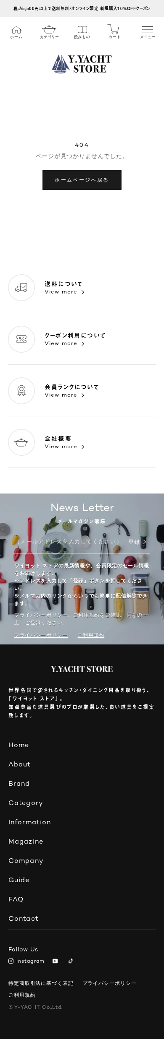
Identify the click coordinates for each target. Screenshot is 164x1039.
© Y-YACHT (35, 1007)
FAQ (16, 900)
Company (26, 861)
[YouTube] (57, 962)
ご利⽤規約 (91, 635)
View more (61, 292)
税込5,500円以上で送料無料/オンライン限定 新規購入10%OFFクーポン (82, 8)
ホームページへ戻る (82, 180)
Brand (19, 784)
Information (29, 822)
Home (18, 745)
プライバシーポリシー (41, 635)
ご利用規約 (22, 995)
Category (25, 803)
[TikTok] (72, 962)
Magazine (25, 842)
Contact (23, 919)
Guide (19, 880)
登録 (134, 542)
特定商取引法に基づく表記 (41, 983)
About (19, 765)
